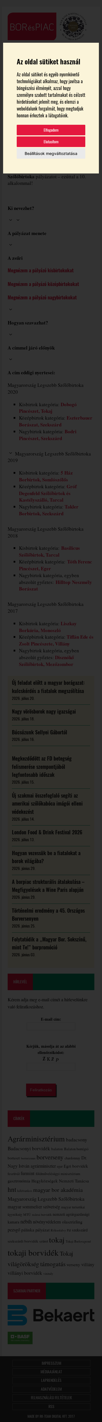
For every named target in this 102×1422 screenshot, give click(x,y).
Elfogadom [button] (51, 130)
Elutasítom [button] (51, 141)
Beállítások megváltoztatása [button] (51, 153)
